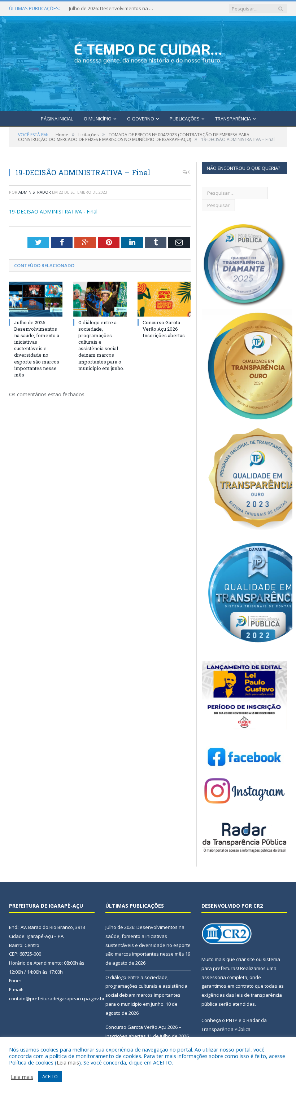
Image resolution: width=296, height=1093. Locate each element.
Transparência (233, 118)
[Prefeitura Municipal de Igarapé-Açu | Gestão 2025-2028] (148, 62)
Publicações (185, 118)
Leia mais (68, 1062)
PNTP (232, 1020)
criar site (245, 959)
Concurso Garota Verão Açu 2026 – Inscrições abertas (164, 329)
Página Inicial (57, 118)
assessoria (213, 977)
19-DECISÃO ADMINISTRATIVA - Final (53, 211)
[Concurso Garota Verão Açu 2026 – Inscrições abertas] (164, 299)
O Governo (140, 118)
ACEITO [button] (50, 1076)
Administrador (34, 192)
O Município (98, 118)
